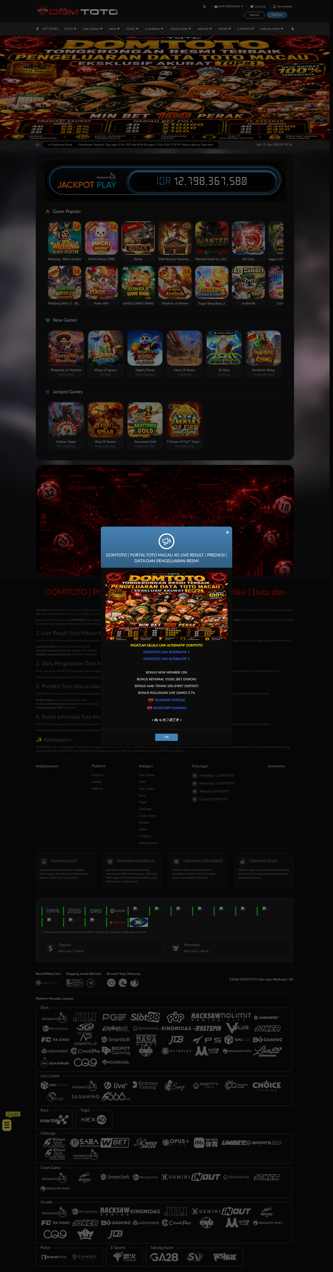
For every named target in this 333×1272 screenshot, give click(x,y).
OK (166, 737)
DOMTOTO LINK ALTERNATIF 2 (166, 659)
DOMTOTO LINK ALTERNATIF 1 (166, 652)
